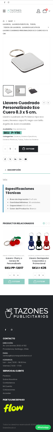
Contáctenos (9, 382)
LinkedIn (15, 159)
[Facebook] (4, 2)
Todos (20, 139)
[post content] (14, 241)
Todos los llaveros (31, 139)
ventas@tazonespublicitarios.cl (17, 355)
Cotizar (30, 148)
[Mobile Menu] (4, 11)
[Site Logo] (14, 11)
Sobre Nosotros (10, 379)
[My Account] (38, 11)
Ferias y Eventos (8, 255)
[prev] (44, 103)
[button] (6, 60)
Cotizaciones (9, 389)
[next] (48, 103)
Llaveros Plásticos (10, 139)
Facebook (5, 159)
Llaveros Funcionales (42, 255)
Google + (20, 159)
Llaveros (17, 136)
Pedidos (6, 375)
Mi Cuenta (7, 386)
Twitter (10, 159)
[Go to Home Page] (3, 21)
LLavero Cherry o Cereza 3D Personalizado (14, 261)
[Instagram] (8, 2)
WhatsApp (43, 427)
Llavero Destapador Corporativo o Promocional (39, 261)
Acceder (7, 393)
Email (25, 159)
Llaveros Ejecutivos (28, 136)
